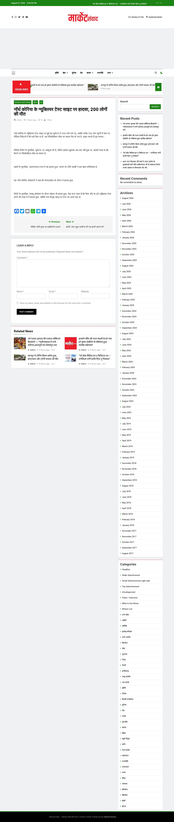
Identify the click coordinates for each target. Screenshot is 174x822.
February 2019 (128, 452)
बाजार (89, 73)
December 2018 (129, 463)
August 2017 (127, 553)
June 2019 (126, 429)
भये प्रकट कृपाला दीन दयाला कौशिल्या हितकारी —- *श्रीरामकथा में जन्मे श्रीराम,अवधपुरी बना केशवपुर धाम (44, 342)
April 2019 (126, 440)
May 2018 (126, 502)
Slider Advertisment (131, 575)
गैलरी (124, 665)
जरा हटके (125, 682)
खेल (64, 73)
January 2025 (128, 305)
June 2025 (126, 277)
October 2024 (128, 322)
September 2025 (129, 260)
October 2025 (128, 254)
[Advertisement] (87, 49)
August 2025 (127, 266)
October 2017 (128, 542)
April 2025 (126, 288)
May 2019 (126, 435)
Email (52, 291)
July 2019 (126, 424)
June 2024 (126, 345)
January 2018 (128, 525)
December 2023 (129, 378)
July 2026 (126, 204)
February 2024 (128, 367)
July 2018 (126, 491)
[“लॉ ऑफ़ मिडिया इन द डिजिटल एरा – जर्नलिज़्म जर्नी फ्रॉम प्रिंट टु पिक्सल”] (151, 87)
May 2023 (126, 418)
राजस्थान (125, 767)
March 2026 (127, 226)
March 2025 (127, 294)
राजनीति (100, 73)
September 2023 (129, 395)
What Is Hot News (22, 102)
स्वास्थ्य (124, 784)
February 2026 (128, 232)
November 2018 (129, 469)
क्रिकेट (125, 643)
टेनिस (124, 693)
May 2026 (126, 215)
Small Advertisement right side (136, 581)
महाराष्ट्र (125, 755)
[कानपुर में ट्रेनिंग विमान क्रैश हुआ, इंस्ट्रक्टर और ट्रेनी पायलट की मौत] (79, 87)
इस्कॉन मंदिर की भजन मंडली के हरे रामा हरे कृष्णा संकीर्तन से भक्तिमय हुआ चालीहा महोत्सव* (35, 85)
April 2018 (126, 508)
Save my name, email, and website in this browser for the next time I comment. (55, 303)
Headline (126, 569)
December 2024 (129, 311)
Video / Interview (129, 597)
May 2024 (126, 350)
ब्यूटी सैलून (126, 738)
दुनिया (74, 73)
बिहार (124, 733)
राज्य (109, 73)
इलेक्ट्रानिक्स (127, 631)
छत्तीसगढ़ (125, 671)
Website (85, 291)
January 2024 (128, 373)
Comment (22, 257)
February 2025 (128, 300)
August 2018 (127, 486)
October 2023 (128, 390)
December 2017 (129, 531)
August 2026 (127, 198)
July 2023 (126, 407)
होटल (124, 806)
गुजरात (124, 654)
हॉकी (123, 801)
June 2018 (126, 497)
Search (124, 101)
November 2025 (129, 249)
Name (20, 291)
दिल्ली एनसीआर (127, 699)
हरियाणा (125, 789)
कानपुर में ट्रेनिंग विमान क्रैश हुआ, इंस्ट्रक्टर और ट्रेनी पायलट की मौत (114, 85)
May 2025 (126, 283)
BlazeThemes (110, 817)
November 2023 (129, 384)
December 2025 (129, 243)
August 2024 (127, 333)
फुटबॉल (125, 722)
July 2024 (126, 339)
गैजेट (124, 660)
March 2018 (127, 514)
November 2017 (129, 536)
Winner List (127, 609)
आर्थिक (124, 626)
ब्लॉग (123, 744)
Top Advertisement (130, 586)
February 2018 (128, 519)
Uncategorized (128, 592)
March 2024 (127, 362)
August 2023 (127, 401)
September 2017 (129, 548)
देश (81, 73)
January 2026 (128, 237)
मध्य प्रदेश (126, 750)
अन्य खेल (125, 614)
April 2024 (126, 356)
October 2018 (128, 474)
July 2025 (126, 271)
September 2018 (129, 480)
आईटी (124, 620)
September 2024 (129, 328)
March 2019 (127, 446)
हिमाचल (125, 795)
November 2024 (129, 316)
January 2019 (128, 457)
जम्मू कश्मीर (126, 676)
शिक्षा (123, 778)
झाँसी (57, 73)
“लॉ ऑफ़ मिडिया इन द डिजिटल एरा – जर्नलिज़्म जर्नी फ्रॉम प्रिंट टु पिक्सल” (119, 3)
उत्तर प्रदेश (126, 637)
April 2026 (126, 221)
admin (19, 120)
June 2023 (126, 412)
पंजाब (124, 716)
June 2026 (126, 209)
